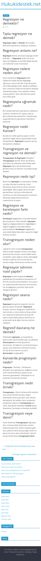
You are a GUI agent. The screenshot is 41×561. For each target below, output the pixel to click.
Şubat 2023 (5, 496)
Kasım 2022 (5, 506)
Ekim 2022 (4, 509)
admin (6, 27)
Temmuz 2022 (6, 519)
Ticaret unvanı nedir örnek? (11, 464)
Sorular (6, 15)
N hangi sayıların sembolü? (25, 454)
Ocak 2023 (5, 500)
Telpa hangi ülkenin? (8, 477)
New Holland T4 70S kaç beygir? (12, 474)
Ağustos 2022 (6, 516)
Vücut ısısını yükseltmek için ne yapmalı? (15, 470)
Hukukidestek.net (21, 4)
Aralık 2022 (5, 503)
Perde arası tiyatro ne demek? (11, 467)
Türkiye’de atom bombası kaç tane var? (18, 447)
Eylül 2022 (4, 513)
